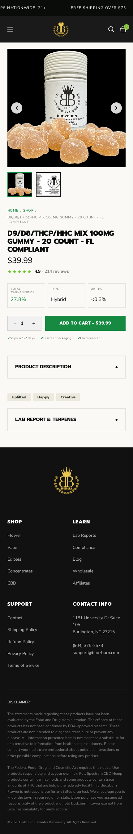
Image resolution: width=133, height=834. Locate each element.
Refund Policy (20, 642)
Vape (12, 547)
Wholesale (83, 571)
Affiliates (81, 583)
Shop (28, 210)
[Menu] (10, 29)
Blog (77, 559)
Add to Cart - (85, 323)
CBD (11, 583)
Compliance (84, 547)
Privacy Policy (20, 654)
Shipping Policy (22, 630)
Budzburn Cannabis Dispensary (42, 822)
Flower (14, 535)
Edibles (14, 559)
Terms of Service (23, 665)
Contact (14, 618)
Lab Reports (84, 535)
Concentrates (20, 571)
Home (13, 210)
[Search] (111, 29)
